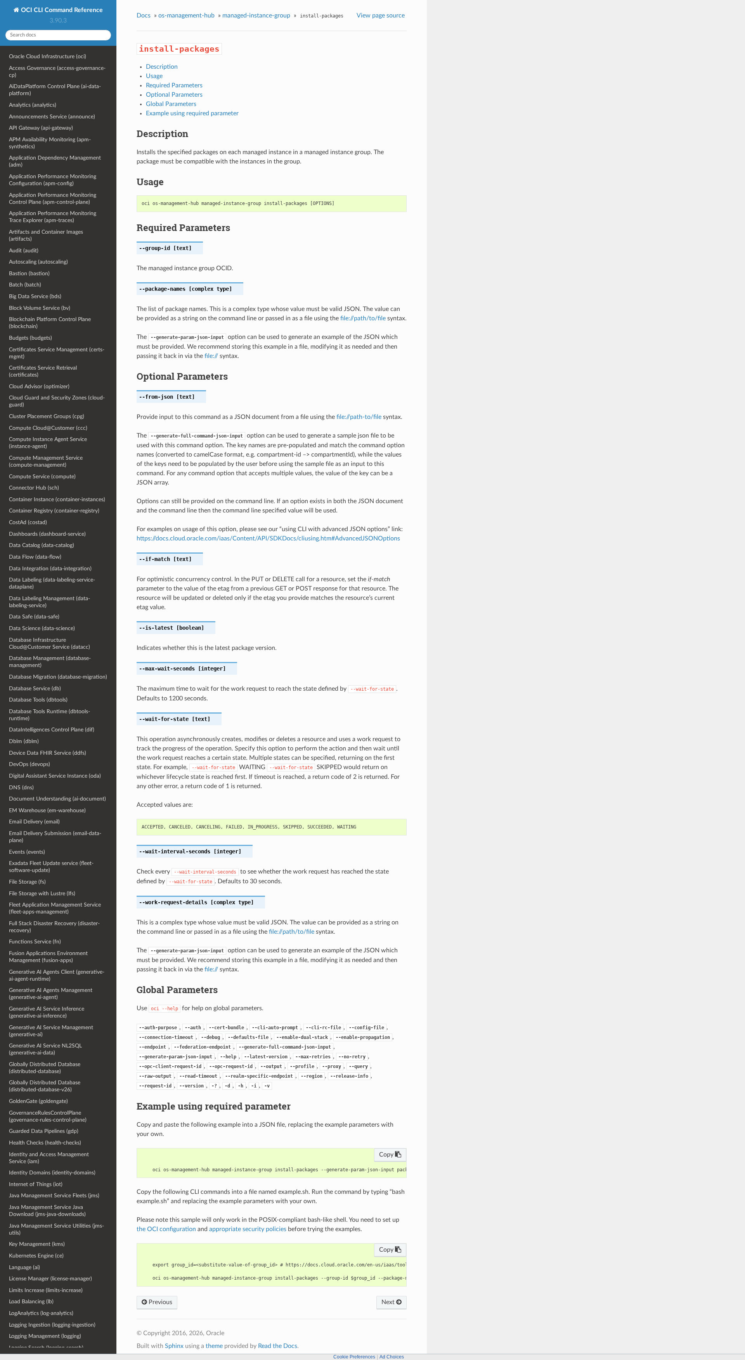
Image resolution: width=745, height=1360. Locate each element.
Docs (144, 15)
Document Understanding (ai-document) (57, 799)
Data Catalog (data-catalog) (41, 545)
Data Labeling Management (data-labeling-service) (49, 602)
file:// (211, 356)
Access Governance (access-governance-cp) (57, 71)
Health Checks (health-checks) (45, 1143)
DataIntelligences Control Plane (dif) (51, 730)
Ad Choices (391, 1357)
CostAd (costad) (28, 522)
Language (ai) (24, 1267)
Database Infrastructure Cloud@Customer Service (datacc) (49, 643)
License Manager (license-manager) (50, 1279)
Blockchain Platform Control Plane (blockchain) (50, 322)
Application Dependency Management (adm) (55, 161)
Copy (387, 1155)
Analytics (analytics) (32, 105)
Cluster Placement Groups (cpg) (46, 416)
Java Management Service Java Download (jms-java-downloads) (47, 1210)
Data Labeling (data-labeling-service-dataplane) (52, 583)
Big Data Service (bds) (35, 296)
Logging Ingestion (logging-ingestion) (52, 1325)
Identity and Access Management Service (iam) (49, 1158)
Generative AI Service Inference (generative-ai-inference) (46, 1012)
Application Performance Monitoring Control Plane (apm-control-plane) (52, 198)
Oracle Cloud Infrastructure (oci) (47, 56)
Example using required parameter (192, 113)
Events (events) (27, 852)
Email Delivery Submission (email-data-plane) (55, 836)
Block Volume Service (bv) (39, 308)
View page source (381, 15)
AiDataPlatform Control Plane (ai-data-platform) (55, 89)
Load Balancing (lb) (31, 1301)
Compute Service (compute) (42, 476)
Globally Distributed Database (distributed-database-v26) (44, 1086)
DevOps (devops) (29, 764)
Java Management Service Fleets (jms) (54, 1195)
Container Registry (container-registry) (54, 511)
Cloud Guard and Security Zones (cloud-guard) (57, 401)
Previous (159, 1302)
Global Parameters (171, 104)
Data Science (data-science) (42, 628)
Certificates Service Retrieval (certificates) (43, 371)
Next (388, 1302)
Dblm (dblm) (24, 741)
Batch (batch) (25, 285)
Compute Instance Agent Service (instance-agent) (48, 442)
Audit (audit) (23, 251)
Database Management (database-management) (50, 661)
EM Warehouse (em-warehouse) (47, 810)
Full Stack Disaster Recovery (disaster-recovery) (54, 927)
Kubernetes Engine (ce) (36, 1256)
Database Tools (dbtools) (38, 700)
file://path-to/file (358, 417)
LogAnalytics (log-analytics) (41, 1313)
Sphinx (174, 1346)
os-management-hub (186, 15)
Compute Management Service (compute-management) (46, 461)
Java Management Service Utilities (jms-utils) (56, 1229)
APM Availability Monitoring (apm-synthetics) (50, 143)
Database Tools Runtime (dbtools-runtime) (49, 715)
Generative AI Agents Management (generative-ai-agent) (50, 993)
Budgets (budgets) (30, 338)
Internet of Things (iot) (35, 1184)
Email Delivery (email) (34, 822)
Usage (154, 76)
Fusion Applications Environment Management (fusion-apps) (48, 956)
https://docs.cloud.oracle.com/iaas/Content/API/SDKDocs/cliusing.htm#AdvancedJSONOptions (268, 538)
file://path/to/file (363, 318)
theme (214, 1346)
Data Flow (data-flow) (35, 557)
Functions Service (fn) (35, 942)
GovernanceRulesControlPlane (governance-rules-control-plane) (48, 1116)
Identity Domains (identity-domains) (52, 1173)
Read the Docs (277, 1346)
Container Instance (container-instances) (57, 499)
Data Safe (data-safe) (34, 617)
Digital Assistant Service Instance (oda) (55, 776)
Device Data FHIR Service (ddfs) (47, 753)
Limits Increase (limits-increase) (46, 1290)
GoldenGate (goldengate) (38, 1101)
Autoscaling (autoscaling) (38, 262)
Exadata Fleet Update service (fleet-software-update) (51, 866)
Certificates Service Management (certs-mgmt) (56, 353)
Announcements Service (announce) (52, 117)
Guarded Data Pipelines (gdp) (43, 1131)
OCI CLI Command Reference (61, 10)
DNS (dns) (21, 787)
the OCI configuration (166, 1229)
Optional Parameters (174, 95)
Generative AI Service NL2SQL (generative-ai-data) (45, 1049)
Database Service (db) (35, 688)
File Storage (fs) (27, 882)
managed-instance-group (256, 15)
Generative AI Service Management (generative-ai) (51, 1031)
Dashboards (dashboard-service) (47, 534)
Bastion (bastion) (29, 273)
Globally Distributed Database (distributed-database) (44, 1067)
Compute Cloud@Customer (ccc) (48, 428)
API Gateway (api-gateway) (41, 128)
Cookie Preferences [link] (354, 1357)
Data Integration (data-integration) (50, 568)
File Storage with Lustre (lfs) (42, 893)
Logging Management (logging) (45, 1336)
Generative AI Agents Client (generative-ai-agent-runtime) (56, 975)
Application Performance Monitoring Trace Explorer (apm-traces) (52, 216)
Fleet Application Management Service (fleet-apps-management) (55, 908)
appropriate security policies (247, 1229)
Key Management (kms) (37, 1244)
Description (162, 67)
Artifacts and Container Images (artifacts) (46, 235)
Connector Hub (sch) (34, 488)
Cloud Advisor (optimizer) (39, 386)
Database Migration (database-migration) (58, 677)
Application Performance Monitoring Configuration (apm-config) (52, 180)
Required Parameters (174, 85)
